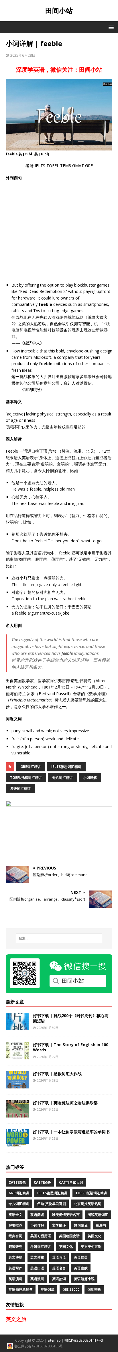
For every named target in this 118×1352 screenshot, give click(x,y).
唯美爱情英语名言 (66, 1214)
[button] (110, 27)
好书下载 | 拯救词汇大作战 (57, 1073)
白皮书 (101, 1225)
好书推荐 (15, 1225)
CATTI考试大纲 (71, 1182)
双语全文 (15, 1214)
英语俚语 (81, 1257)
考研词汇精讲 (20, 788)
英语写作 (15, 1268)
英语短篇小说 (84, 1278)
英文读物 (37, 1257)
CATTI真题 (17, 1182)
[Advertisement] (59, 231)
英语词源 (47, 1289)
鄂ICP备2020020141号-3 (83, 1340)
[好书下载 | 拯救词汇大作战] (17, 1085)
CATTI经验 (42, 1182)
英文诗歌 (15, 1257)
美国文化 (94, 1235)
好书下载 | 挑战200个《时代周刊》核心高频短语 (71, 1018)
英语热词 (59, 1278)
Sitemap (54, 1340)
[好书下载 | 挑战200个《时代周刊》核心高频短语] (17, 1027)
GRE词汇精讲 (30, 766)
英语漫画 (37, 1278)
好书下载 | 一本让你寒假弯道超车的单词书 (71, 1131)
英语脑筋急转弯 (21, 1289)
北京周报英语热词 (87, 1203)
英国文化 (66, 1246)
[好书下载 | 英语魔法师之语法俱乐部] (17, 1114)
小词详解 (90, 777)
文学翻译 (59, 1225)
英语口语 (37, 1268)
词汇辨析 (94, 1289)
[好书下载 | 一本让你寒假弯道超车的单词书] (17, 1143)
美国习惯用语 (40, 1235)
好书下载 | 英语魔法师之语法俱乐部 (65, 1102)
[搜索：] (59, 938)
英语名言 (59, 1268)
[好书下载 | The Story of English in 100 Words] (17, 1056)
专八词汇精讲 (62, 777)
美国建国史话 (69, 1235)
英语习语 (59, 1257)
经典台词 (15, 1235)
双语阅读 (37, 1214)
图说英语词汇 (98, 1214)
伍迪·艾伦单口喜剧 (51, 1203)
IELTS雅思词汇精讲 (66, 766)
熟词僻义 (81, 1225)
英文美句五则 (91, 1246)
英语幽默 (81, 1268)
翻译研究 (15, 1246)
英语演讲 (15, 1278)
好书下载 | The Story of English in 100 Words (70, 1047)
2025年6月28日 (23, 55)
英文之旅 (16, 1318)
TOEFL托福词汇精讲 (26, 777)
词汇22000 (70, 1289)
